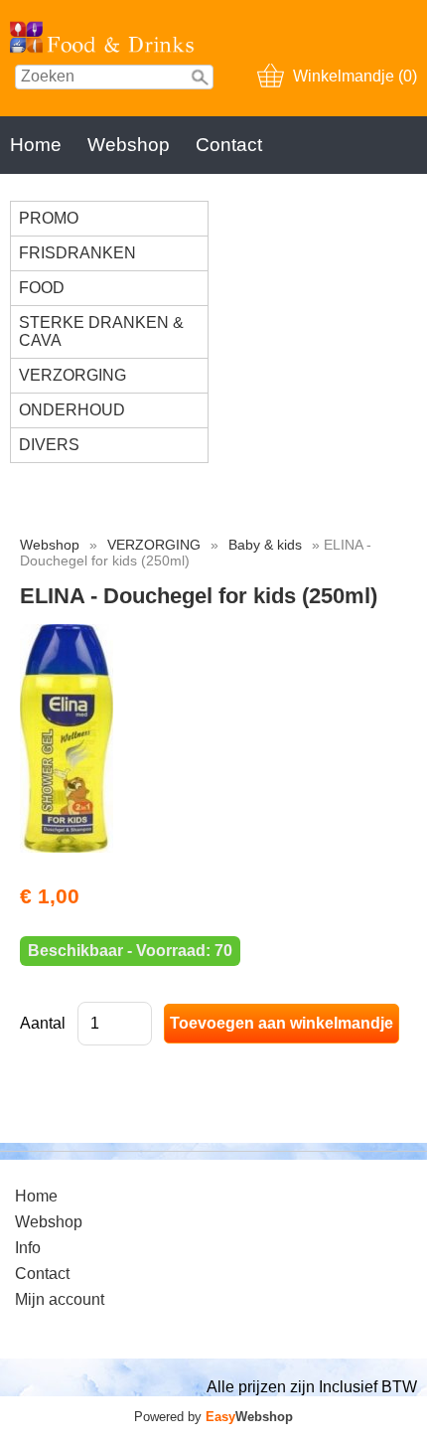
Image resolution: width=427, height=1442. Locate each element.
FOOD (42, 287)
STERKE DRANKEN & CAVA (101, 331)
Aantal (43, 1023)
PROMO (48, 218)
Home (36, 144)
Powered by (213, 1416)
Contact (229, 144)
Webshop (128, 144)
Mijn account (59, 1299)
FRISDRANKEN (77, 252)
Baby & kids (265, 545)
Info (28, 1247)
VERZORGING (72, 375)
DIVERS (49, 444)
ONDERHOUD (72, 409)
